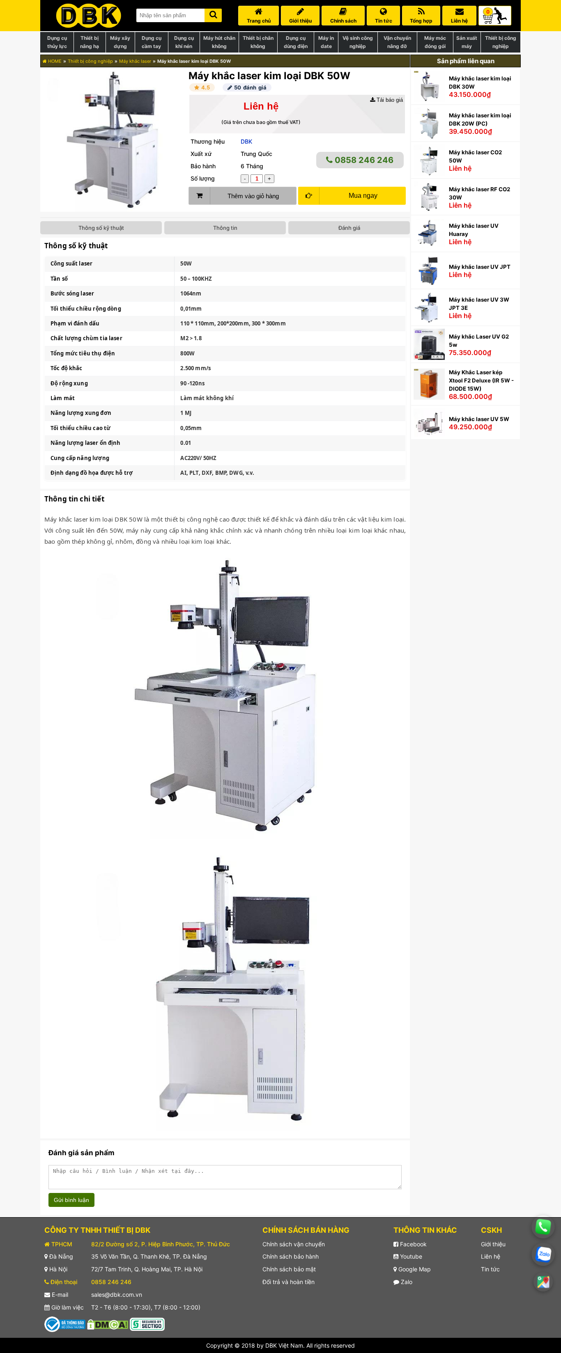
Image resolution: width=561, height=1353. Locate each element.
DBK (246, 141)
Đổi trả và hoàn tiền (288, 1281)
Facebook (412, 1244)
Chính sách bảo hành (290, 1256)
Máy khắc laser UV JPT (479, 266)
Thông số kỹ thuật (101, 227)
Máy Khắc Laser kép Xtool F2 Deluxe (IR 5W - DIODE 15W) (481, 380)
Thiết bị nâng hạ (89, 42)
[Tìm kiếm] (213, 14)
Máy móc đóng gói (435, 42)
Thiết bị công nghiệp (500, 42)
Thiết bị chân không (258, 42)
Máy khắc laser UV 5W (479, 419)
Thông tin (225, 227)
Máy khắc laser (135, 61)
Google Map (414, 1269)
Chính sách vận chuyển (293, 1244)
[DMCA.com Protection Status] (107, 1323)
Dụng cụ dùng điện (296, 42)
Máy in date (326, 42)
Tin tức (490, 1269)
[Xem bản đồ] (543, 1282)
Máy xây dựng (120, 42)
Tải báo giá (389, 100)
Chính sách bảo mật (289, 1269)
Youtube (410, 1256)
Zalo (405, 1281)
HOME (54, 61)
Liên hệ (490, 1256)
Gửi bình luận (71, 1200)
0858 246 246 (363, 160)
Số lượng (203, 178)
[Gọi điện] (543, 1226)
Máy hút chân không (219, 42)
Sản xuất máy (466, 42)
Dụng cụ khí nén (184, 42)
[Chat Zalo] (543, 1254)
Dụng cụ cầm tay (151, 42)
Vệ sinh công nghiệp (358, 42)
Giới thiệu (493, 1244)
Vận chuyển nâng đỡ (397, 42)
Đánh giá (349, 227)
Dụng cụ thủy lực (57, 42)
